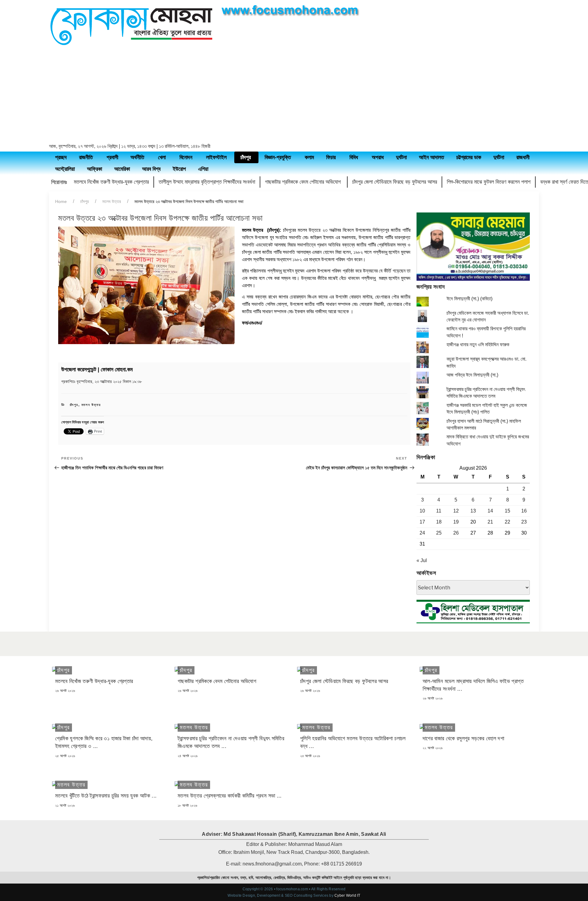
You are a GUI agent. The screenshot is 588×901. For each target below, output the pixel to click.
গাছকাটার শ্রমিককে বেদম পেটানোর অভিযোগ (303, 182)
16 (524, 510)
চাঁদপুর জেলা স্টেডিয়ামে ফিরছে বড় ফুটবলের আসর (394, 182)
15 (507, 510)
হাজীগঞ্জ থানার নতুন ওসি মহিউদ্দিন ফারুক (478, 344)
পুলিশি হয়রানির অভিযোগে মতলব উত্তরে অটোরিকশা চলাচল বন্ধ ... (353, 742)
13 (473, 510)
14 (490, 510)
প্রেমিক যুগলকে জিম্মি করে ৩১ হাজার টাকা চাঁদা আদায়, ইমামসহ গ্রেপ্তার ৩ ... (104, 742)
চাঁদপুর (84, 201)
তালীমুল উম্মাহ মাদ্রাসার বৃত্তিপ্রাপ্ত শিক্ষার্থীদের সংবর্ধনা (207, 182)
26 (456, 532)
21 (490, 521)
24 (422, 532)
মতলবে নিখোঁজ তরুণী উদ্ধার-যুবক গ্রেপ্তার (111, 182)
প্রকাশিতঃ (101, 381)
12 (456, 510)
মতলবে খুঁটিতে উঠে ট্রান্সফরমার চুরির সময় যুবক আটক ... (105, 796)
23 (524, 521)
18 (439, 521)
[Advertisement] (294, 95)
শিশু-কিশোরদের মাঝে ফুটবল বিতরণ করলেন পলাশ (488, 182)
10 (422, 510)
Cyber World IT (347, 895)
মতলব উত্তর (111, 201)
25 (439, 532)
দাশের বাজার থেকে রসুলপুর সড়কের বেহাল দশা (463, 738)
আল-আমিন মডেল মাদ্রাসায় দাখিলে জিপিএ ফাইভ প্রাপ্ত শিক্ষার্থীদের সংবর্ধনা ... (473, 685)
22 (507, 521)
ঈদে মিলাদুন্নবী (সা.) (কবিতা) (469, 298)
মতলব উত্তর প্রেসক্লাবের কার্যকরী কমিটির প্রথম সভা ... (230, 796)
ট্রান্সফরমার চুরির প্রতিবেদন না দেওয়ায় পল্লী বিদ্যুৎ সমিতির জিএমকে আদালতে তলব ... (231, 742)
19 (456, 521)
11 (438, 510)
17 (422, 521)
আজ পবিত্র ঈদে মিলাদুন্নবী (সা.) (472, 374)
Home (61, 201)
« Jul (422, 560)
